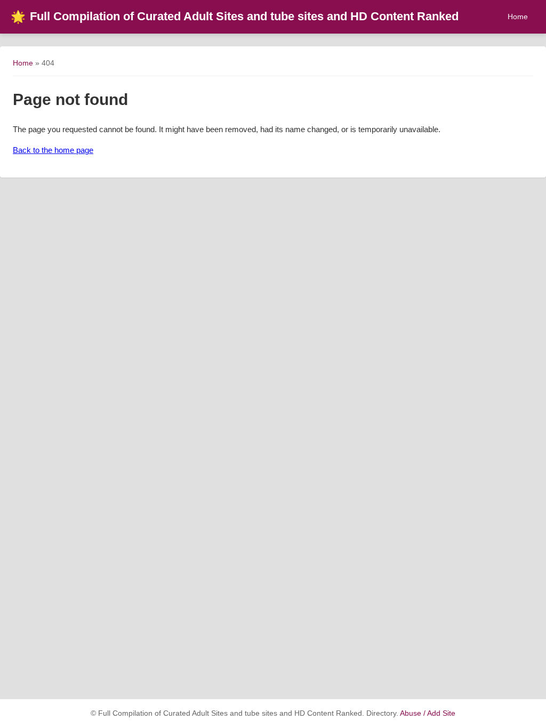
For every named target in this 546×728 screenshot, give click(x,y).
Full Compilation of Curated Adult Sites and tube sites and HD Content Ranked (235, 16)
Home (518, 16)
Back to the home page (53, 150)
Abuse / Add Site (427, 713)
